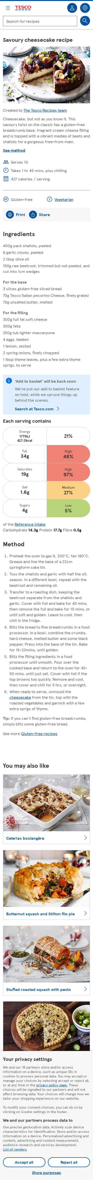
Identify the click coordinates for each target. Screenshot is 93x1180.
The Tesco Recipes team (45, 110)
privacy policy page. (52, 1084)
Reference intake (30, 524)
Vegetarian (64, 199)
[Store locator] (85, 8)
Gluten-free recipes (39, 733)
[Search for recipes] (85, 21)
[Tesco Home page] (23, 8)
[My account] (72, 8)
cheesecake (20, 697)
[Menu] (8, 8)
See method (14, 150)
